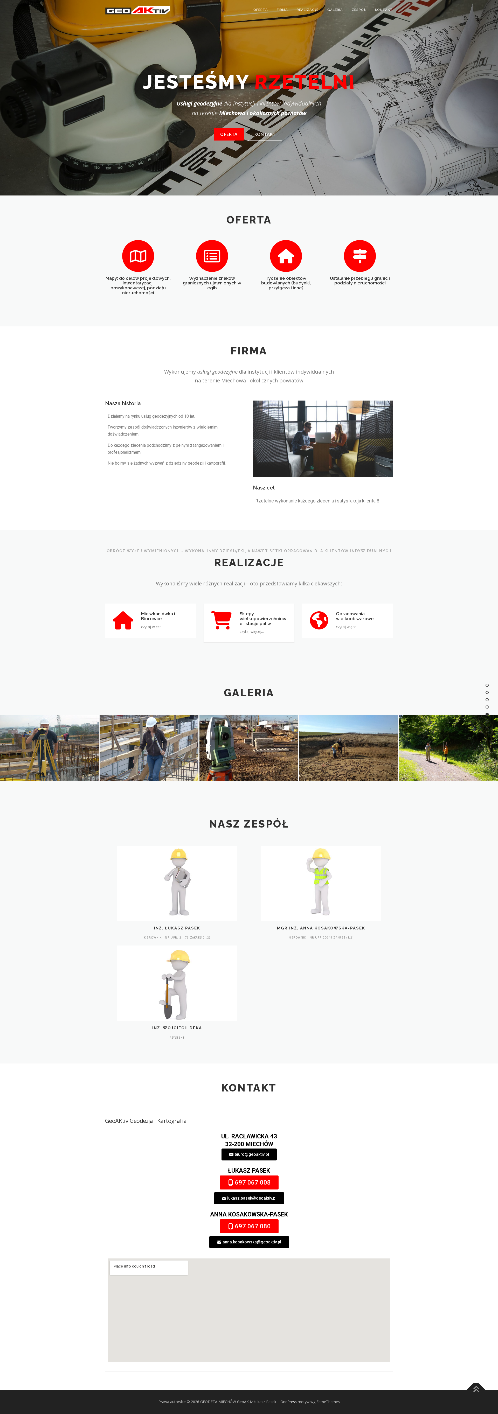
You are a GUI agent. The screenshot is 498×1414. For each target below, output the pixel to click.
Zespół (359, 10)
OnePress (288, 1401)
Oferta (260, 10)
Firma (282, 10)
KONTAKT (264, 134)
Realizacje (308, 10)
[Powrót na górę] (476, 1389)
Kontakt (384, 10)
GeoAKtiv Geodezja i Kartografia (145, 1120)
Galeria (335, 10)
